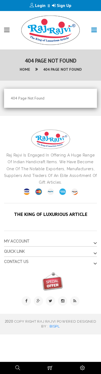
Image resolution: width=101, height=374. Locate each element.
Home (25, 69)
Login (40, 5)
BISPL (55, 326)
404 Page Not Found (62, 69)
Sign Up (63, 5)
